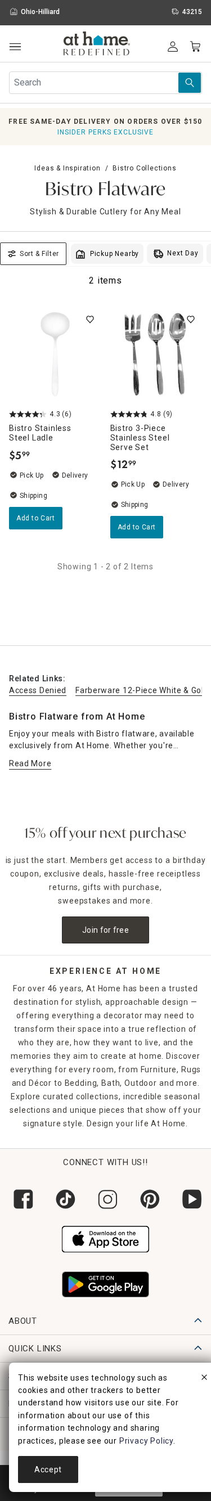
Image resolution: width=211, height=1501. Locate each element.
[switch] (90, 319)
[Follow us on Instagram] (105, 1199)
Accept (48, 1469)
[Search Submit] (189, 83)
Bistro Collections (144, 168)
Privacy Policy (146, 1440)
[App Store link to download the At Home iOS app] (105, 1238)
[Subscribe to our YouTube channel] (190, 1199)
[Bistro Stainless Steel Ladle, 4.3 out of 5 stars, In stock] (55, 354)
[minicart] (195, 47)
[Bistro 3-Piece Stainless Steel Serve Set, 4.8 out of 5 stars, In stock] (156, 354)
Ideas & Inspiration (67, 168)
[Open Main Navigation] (15, 47)
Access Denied (37, 690)
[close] (204, 1379)
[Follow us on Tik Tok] (63, 1199)
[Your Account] (172, 46)
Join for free (105, 929)
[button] (97, 45)
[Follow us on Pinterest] (147, 1199)
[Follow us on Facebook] (21, 1199)
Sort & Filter (39, 254)
